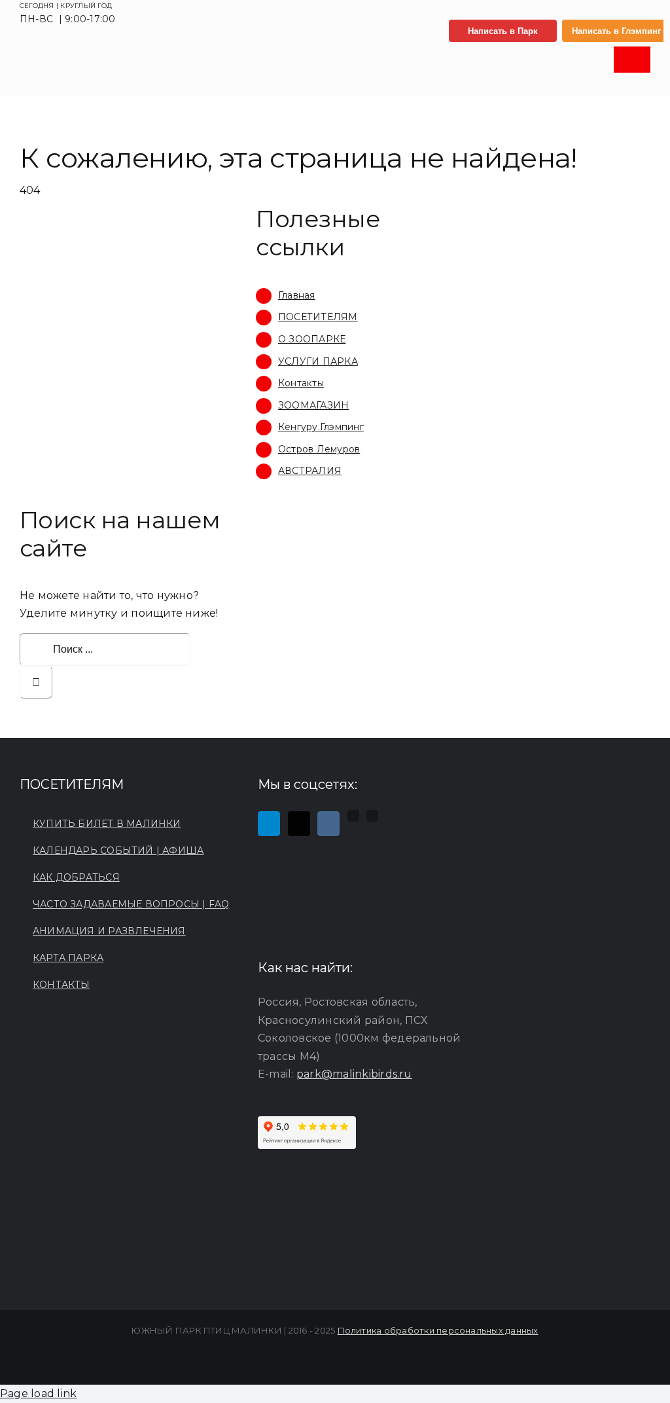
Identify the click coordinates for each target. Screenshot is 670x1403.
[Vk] (328, 823)
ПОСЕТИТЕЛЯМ (318, 317)
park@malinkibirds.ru (354, 1074)
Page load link (38, 1393)
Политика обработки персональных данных (438, 1330)
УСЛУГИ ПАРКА (318, 361)
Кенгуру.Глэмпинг (321, 427)
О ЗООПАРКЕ (311, 339)
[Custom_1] (372, 816)
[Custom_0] (353, 816)
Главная (296, 295)
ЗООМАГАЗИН (313, 405)
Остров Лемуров (319, 449)
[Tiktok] (299, 823)
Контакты (301, 383)
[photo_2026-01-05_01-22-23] (89, 53)
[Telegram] (269, 823)
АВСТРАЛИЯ (310, 471)
